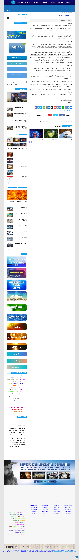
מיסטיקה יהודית (18, 436)
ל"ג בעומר (10, 430)
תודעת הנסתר (24, 237)
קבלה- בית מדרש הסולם (60, 550)
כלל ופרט (21, 389)
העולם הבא (11, 381)
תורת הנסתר (22, 448)
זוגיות (15, 426)
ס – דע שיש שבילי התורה (21, 516)
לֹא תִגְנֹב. (10, 389)
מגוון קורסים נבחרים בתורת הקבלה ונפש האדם (21, 108)
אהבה (14, 376)
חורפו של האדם (55, 139)
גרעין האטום (22, 379)
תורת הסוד (17, 448)
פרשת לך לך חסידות (19, 402)
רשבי (19, 444)
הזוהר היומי (22, 424)
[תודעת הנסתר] (10, 239)
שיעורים (36, 2)
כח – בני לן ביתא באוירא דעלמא (20, 504)
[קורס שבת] (10, 160)
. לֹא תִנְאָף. (20, 376)
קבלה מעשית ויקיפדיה (22, 528)
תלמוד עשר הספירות (55, 6)
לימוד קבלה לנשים (20, 434)
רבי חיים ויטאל (23, 444)
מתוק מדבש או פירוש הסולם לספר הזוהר (16, 397)
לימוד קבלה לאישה (16, 393)
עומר (15, 518)
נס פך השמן (41, 139)
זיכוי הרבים (14, 6)
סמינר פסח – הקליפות (22, 153)
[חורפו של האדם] (51, 133)
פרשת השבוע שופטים (22, 522)
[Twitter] (9, 10)
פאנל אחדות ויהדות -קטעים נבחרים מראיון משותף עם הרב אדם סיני (20, 127)
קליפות (21, 442)
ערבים (18, 400)
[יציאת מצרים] (10, 209)
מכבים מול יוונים (16, 395)
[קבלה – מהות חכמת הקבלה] (10, 245)
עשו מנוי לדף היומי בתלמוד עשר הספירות (16, 75)
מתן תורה (18, 514)
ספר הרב (22, 550)
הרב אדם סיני (44, 6)
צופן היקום (16, 522)
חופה (10, 383)
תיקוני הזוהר (16, 450)
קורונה (24, 442)
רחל (20, 532)
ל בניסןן (16, 389)
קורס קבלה (10, 402)
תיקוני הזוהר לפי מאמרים (21, 538)
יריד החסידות (19, 502)
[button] (8, 2)
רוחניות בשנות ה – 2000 (21, 213)
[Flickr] (11, 10)
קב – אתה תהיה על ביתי (21, 526)
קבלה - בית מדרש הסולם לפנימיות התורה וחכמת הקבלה (65, 551)
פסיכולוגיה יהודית (22, 520)
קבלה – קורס (24, 231)
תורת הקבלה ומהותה (16, 409)
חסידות (28, 6)
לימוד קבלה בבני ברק (14, 506)
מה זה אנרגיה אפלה (16, 508)
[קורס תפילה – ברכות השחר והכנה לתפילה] (10, 166)
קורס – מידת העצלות (22, 225)
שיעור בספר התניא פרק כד (12, 534)
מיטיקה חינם (17, 512)
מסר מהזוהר (19, 6)
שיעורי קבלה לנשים (15, 444)
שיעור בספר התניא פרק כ (16, 407)
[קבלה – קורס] (10, 233)
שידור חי (61, 2)
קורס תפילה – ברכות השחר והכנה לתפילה (21, 165)
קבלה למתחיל (28, 2)
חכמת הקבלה (44, 2)
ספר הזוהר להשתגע (14, 516)
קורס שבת (24, 159)
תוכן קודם (58, 126)
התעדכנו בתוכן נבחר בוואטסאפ (16, 69)
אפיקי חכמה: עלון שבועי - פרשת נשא (65, 121)
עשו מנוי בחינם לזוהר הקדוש (17, 63)
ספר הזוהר (61, 6)
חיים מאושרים (16, 385)
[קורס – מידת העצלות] (10, 227)
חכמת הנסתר (21, 428)
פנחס (14, 400)
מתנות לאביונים (13, 514)
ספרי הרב (31, 6)
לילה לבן (22, 391)
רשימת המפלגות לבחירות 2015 (21, 534)
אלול (11, 376)
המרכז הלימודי (52, 2)
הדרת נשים (21, 381)
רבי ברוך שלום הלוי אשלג (15, 442)
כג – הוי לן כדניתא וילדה (16, 387)
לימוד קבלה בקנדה (13, 391)
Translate (16, 84)
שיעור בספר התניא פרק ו (16, 406)
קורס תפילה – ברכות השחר (21, 170)
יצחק (14, 430)
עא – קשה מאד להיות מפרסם (21, 518)
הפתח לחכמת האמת (18, 383)
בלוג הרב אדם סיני (28, 550)
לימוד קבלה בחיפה (22, 508)
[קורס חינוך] (10, 178)
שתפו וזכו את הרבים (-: (67, 110)
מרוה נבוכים (10, 512)
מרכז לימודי (9, 550)
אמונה (17, 420)
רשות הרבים (70, 139)
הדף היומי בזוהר (52, 550)
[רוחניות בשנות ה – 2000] (10, 215)
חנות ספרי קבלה (16, 550)
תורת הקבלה (11, 448)
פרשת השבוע (14, 438)
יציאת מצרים (24, 207)
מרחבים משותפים (22, 514)
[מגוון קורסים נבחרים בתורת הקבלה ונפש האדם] (10, 109)
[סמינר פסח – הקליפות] (10, 154)
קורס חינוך (24, 176)
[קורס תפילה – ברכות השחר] (10, 172)
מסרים (14, 512)
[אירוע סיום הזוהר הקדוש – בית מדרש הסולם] (17, 97)
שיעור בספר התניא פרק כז (21, 536)
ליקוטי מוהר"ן (12, 434)
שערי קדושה (23, 446)
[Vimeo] (7, 10)
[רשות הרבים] (65, 133)
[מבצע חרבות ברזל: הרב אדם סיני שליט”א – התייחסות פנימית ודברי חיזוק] (10, 115)
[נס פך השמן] (36, 133)
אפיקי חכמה (13, 420)
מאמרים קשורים (67, 126)
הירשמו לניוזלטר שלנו (16, 57)
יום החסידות (23, 502)
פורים (19, 438)
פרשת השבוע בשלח (16, 520)
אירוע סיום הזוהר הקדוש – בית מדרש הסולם (17, 103)
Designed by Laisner (13, 551)
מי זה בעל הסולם (22, 512)
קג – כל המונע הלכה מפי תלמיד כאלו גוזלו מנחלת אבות (17, 530)
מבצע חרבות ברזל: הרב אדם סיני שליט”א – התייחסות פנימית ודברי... (20, 115)
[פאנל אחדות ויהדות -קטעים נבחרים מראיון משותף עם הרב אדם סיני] (10, 128)
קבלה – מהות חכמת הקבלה (21, 243)
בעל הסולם (49, 6)
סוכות (11, 436)
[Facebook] (13, 10)
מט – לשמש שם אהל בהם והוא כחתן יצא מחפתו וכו (17, 510)
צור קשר (21, 2)
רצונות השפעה (17, 532)
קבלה (69, 6)
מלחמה (14, 436)
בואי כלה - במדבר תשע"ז (44, 121)
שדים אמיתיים (16, 404)
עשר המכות (12, 518)
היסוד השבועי (14, 424)
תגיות (40, 6)
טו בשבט (23, 430)
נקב (10, 514)
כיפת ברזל (13, 504)
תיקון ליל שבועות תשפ (13, 536)
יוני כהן (19, 430)
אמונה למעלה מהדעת (16, 377)
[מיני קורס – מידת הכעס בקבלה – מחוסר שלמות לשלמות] (17, 195)
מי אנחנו (67, 2)
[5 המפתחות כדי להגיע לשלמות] (10, 221)
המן (16, 381)
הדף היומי (36, 6)
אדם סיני (23, 420)
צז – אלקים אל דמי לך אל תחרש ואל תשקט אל (18, 524)
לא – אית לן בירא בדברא (21, 506)
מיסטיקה (66, 6)
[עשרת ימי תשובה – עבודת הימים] (10, 122)
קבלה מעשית (12, 440)
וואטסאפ (24, 6)
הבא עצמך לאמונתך (12, 379)
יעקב (16, 430)
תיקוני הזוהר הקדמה (16, 411)
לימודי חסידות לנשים (18, 432)
